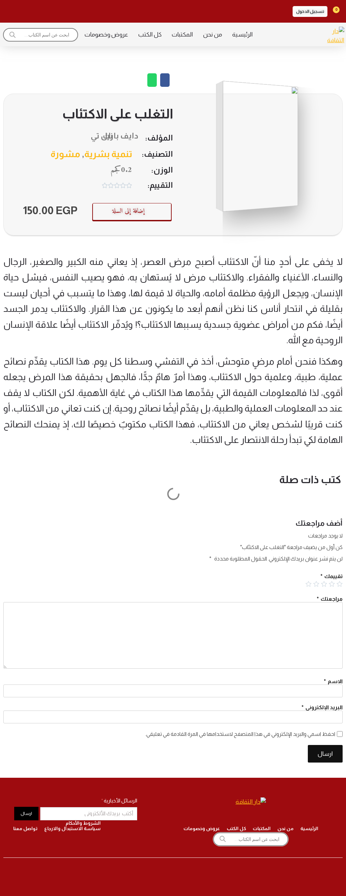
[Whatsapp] (10, 10)
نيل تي (102, 135)
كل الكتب (150, 34)
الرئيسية (242, 34)
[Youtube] (29, 10)
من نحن (212, 34)
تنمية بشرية (108, 154)
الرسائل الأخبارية (120, 800)
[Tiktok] (48, 10)
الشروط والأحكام (83, 823)
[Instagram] (66, 10)
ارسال (325, 753)
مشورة (65, 154)
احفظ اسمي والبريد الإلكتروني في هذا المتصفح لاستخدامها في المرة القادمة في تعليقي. (240, 734)
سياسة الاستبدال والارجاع (72, 828)
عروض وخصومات (106, 34)
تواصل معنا (25, 828)
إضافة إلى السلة (128, 211)
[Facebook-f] (85, 10)
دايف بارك (120, 135)
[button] (310, 11)
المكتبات (182, 34)
